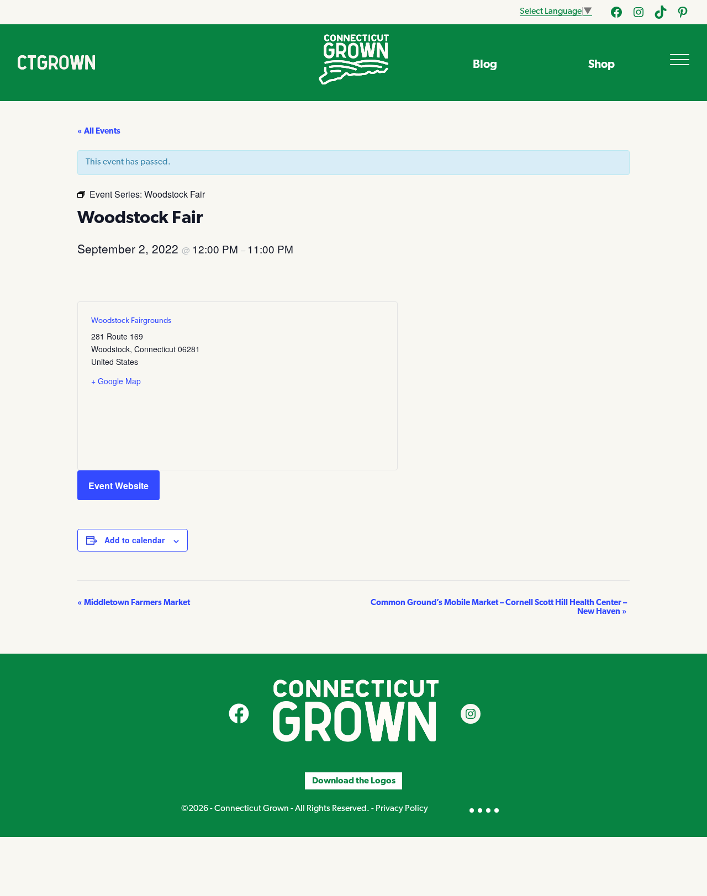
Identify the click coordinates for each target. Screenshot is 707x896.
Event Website (118, 485)
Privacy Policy (402, 808)
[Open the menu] (679, 59)
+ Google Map (116, 380)
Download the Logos (353, 780)
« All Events (98, 132)
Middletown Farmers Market (133, 603)
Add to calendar (134, 539)
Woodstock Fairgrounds (131, 321)
